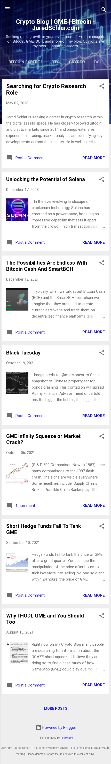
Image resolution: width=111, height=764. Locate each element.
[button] (102, 87)
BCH (98, 62)
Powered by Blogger (58, 727)
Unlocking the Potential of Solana (45, 179)
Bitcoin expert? (25, 62)
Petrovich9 (67, 737)
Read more (93, 158)
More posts (55, 708)
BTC (56, 62)
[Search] (104, 10)
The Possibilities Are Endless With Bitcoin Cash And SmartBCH (46, 266)
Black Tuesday (23, 353)
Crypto (77, 62)
